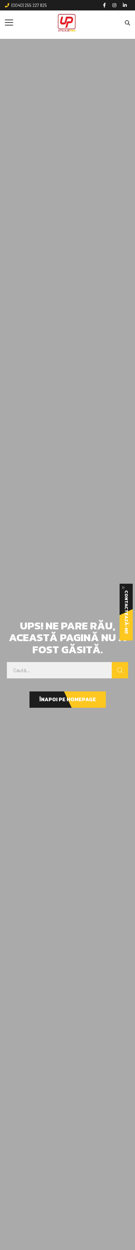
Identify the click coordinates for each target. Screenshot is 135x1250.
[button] (67, 699)
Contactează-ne (126, 612)
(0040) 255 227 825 (29, 5)
